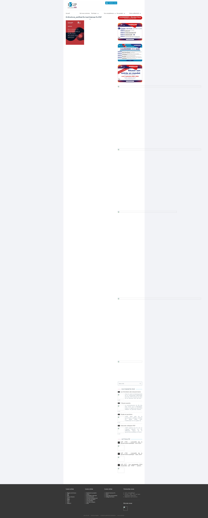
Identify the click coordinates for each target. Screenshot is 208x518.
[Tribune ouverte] (121, 407)
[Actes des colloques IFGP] (121, 430)
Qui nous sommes (85, 13)
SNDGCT (69, 503)
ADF (68, 494)
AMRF (68, 499)
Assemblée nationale (91, 495)
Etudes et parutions (126, 414)
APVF (68, 500)
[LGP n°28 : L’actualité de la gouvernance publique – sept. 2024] (121, 459)
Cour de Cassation (90, 499)
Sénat (87, 494)
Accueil (68, 13)
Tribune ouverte (125, 403)
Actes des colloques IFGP (128, 425)
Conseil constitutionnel (92, 498)
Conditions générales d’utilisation (108, 515)
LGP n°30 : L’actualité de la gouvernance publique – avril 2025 (131, 442)
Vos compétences (109, 13)
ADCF (68, 498)
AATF (68, 502)
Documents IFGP (128, 389)
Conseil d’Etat (89, 500)
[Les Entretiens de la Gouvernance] (121, 396)
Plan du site (86, 515)
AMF (68, 495)
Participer (94, 13)
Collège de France (110, 497)
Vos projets (120, 13)
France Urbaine (71, 497)
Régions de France (71, 493)
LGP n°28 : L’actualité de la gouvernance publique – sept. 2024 (131, 454)
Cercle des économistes (111, 495)
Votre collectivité (134, 13)
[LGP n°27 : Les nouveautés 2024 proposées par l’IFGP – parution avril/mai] (121, 470)
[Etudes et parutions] (121, 419)
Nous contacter (120, 515)
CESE (87, 503)
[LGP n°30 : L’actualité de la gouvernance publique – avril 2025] (121, 447)
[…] (119, 400)
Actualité (125, 439)
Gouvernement (90, 497)
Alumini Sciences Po (110, 493)
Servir (107, 494)
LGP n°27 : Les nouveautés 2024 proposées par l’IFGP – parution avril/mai (131, 465)
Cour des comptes (90, 502)
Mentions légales (95, 515)
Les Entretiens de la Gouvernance (131, 392)
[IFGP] (85, 5)
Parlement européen (91, 493)
